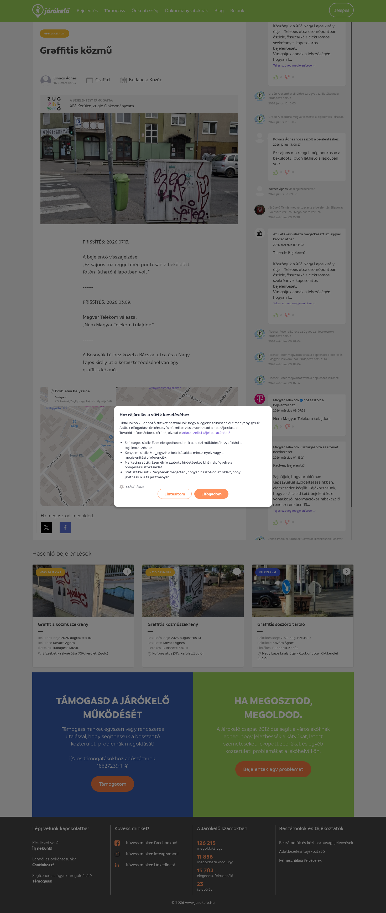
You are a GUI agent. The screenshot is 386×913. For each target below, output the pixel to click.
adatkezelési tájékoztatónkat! (206, 432)
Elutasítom (174, 493)
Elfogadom (211, 493)
